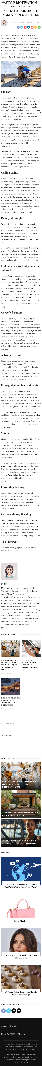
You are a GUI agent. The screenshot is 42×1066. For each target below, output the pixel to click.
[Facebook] (1, 628)
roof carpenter (22, 151)
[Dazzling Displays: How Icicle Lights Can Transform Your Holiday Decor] (10, 686)
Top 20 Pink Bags (21, 921)
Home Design (26, 7)
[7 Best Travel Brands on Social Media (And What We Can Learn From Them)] (21, 871)
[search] (38, 2)
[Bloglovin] (19, 1010)
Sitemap (21, 1034)
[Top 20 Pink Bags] (21, 907)
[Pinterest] (3, 628)
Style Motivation (21, 2)
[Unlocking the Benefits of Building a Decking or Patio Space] (21, 804)
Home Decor (15, 7)
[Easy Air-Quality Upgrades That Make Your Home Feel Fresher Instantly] (31, 648)
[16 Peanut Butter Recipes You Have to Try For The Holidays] (21, 978)
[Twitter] (8, 1010)
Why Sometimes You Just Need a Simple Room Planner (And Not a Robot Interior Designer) (10, 665)
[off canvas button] (3, 2)
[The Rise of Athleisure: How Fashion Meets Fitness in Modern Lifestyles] (21, 832)
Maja (9, 22)
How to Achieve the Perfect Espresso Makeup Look (21, 956)
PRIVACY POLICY (8, 1034)
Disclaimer (14, 1026)
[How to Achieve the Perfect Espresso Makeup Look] (21, 941)
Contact (4, 1026)
